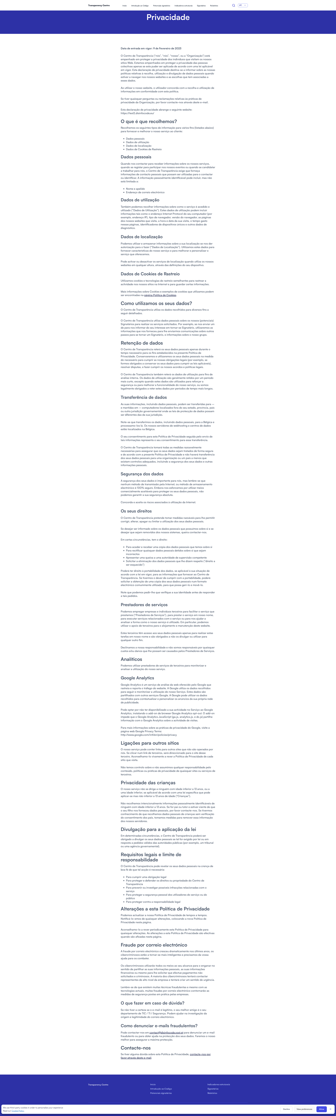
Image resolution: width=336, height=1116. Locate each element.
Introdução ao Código (140, 5)
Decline (286, 1109)
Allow (321, 1109)
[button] (330, 1109)
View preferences (304, 1109)
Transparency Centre (99, 5)
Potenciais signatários (161, 5)
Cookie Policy (18, 1110)
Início (124, 5)
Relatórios (214, 5)
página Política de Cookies (160, 295)
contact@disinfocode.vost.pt (166, 1032)
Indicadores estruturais (184, 5)
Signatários (201, 5)
